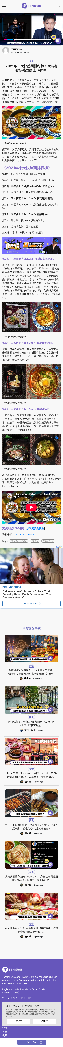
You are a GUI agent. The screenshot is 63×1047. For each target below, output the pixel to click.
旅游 (4, 1028)
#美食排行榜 (48, 541)
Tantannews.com (11, 977)
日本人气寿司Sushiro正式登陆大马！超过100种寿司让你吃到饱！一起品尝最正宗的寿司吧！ (31, 775)
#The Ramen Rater (19, 541)
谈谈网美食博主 (35, 528)
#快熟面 (34, 541)
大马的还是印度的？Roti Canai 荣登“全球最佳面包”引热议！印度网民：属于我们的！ (31, 878)
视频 (4, 1035)
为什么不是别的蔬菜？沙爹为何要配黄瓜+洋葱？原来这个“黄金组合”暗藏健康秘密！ (31, 826)
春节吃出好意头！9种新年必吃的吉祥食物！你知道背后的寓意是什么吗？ (31, 930)
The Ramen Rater (24, 534)
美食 (31, 61)
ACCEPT (44, 1021)
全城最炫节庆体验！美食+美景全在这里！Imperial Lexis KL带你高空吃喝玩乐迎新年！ (31, 671)
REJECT (19, 1021)
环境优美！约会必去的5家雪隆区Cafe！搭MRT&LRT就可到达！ (31, 723)
